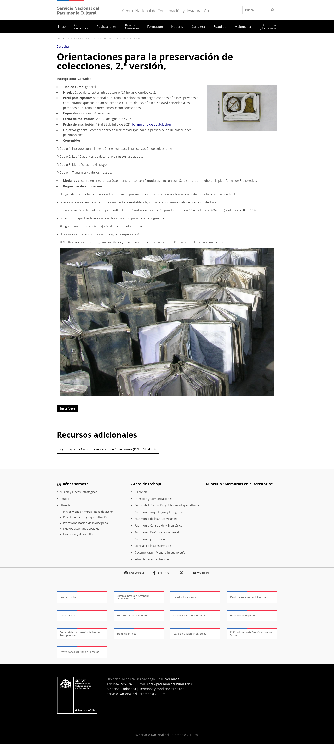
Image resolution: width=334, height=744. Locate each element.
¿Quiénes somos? (72, 483)
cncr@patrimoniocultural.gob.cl (170, 684)
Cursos (68, 38)
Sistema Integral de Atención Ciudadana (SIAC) (133, 597)
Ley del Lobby (68, 597)
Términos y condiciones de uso (162, 689)
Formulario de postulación (151, 124)
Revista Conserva (132, 26)
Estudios (220, 27)
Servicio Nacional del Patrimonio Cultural (136, 694)
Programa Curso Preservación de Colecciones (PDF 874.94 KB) (110, 449)
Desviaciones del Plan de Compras (79, 652)
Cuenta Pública (68, 615)
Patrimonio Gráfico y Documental (156, 532)
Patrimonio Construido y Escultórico (158, 525)
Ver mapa (172, 679)
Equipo (64, 499)
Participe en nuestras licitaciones (249, 597)
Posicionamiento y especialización (85, 517)
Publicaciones (106, 27)
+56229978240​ (122, 684)
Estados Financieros (184, 597)
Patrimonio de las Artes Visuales (155, 519)
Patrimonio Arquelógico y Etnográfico (159, 512)
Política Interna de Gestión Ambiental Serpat (251, 634)
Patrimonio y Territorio (268, 26)
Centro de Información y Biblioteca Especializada (166, 505)
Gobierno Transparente (243, 615)
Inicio (62, 27)
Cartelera (198, 27)
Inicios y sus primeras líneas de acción (88, 511)
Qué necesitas (81, 26)
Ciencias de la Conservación (152, 546)
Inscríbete (67, 408)
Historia (65, 505)
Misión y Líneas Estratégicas (78, 492)
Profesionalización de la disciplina (85, 523)
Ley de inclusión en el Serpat (189, 633)
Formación (155, 27)
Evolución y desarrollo (78, 534)
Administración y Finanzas (151, 559)
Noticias (177, 27)
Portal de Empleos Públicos (132, 615)
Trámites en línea (126, 633)
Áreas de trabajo (146, 483)
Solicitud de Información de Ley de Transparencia (80, 634)
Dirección (140, 492)
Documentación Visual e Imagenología (159, 552)
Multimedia (243, 27)
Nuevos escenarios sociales (81, 528)
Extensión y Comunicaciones (153, 499)
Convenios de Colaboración (189, 615)
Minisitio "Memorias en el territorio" (239, 483)
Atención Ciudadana (121, 689)
